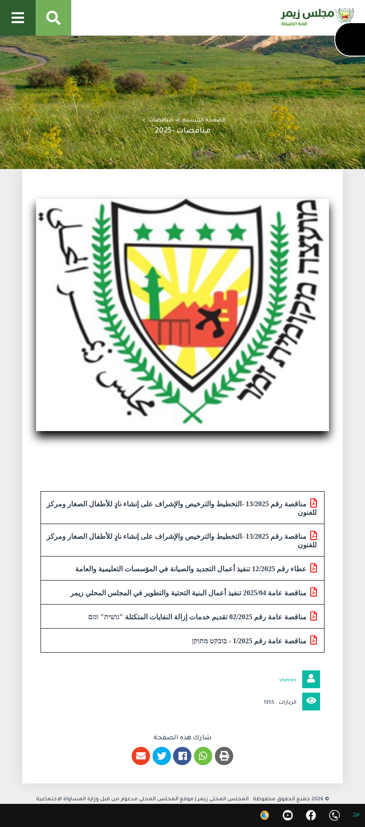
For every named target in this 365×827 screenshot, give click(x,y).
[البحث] (53, 18)
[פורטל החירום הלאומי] (265, 815)
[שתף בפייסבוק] (182, 756)
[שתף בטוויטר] (161, 756)
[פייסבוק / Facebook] (311, 815)
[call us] (334, 815)
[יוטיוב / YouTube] (288, 815)
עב (356, 816)
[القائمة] (18, 18)
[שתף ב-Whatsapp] (203, 756)
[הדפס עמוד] (224, 756)
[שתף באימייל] (140, 756)
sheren (287, 681)
